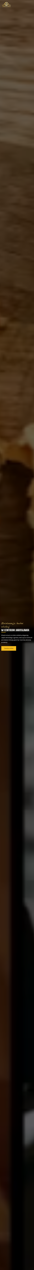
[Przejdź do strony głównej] (6, 4)
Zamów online (8, 648)
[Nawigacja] (31, 4)
